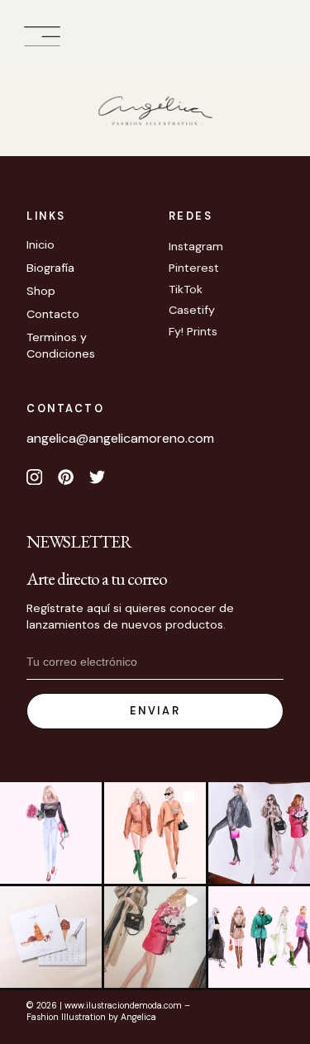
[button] (42, 36)
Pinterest (194, 267)
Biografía (50, 267)
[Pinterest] (65, 477)
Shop (40, 290)
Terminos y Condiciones (60, 345)
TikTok (186, 289)
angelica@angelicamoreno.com (120, 438)
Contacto (52, 313)
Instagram (196, 246)
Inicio (40, 244)
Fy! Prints (193, 331)
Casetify (192, 309)
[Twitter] (97, 477)
